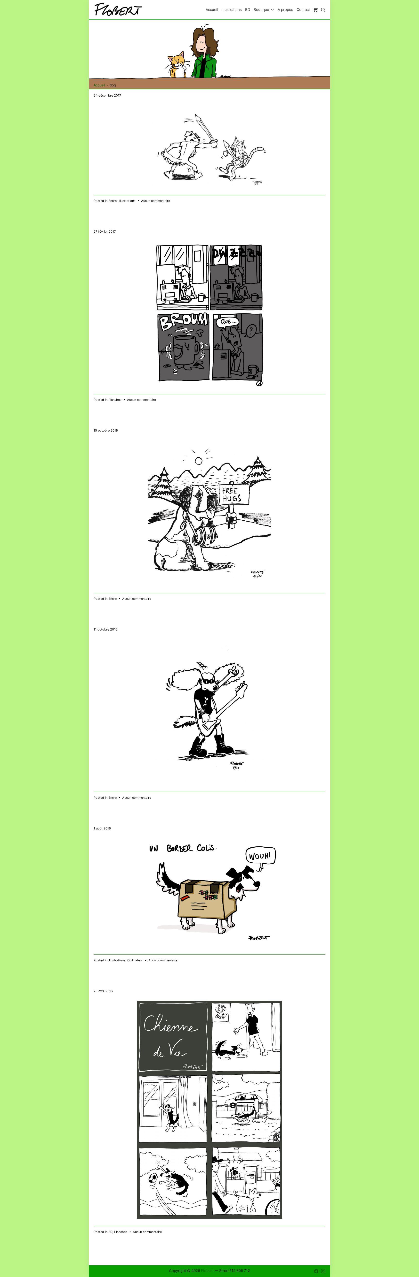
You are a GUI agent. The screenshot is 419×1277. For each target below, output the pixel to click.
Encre (112, 201)
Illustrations (127, 201)
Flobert (207, 1270)
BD (110, 1232)
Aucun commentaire (155, 201)
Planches (114, 400)
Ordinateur (135, 960)
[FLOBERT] (118, 9)
